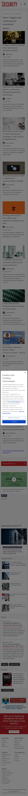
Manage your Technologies (14, 417)
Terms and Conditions (13, 402)
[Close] (25, 372)
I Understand (14, 421)
